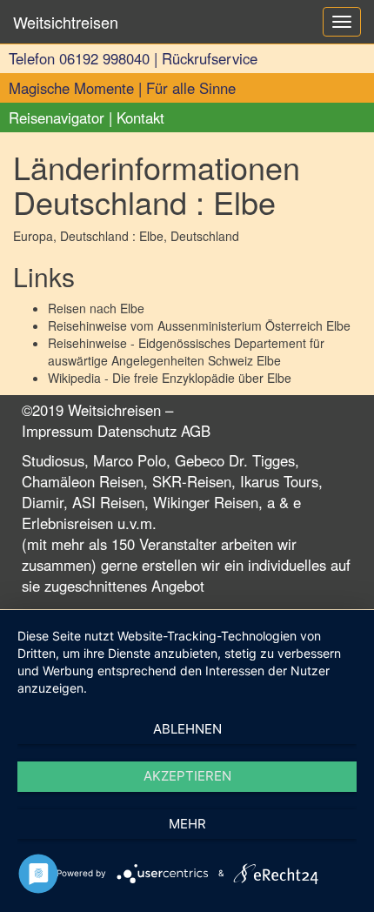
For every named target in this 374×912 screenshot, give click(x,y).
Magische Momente (71, 87)
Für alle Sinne (191, 87)
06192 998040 (104, 58)
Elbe (132, 308)
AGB (195, 430)
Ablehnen (187, 729)
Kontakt (140, 117)
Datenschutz (137, 430)
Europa (33, 236)
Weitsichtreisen (65, 21)
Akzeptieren (187, 776)
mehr (187, 823)
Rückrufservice (209, 58)
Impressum (57, 430)
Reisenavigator (56, 117)
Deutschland (204, 236)
